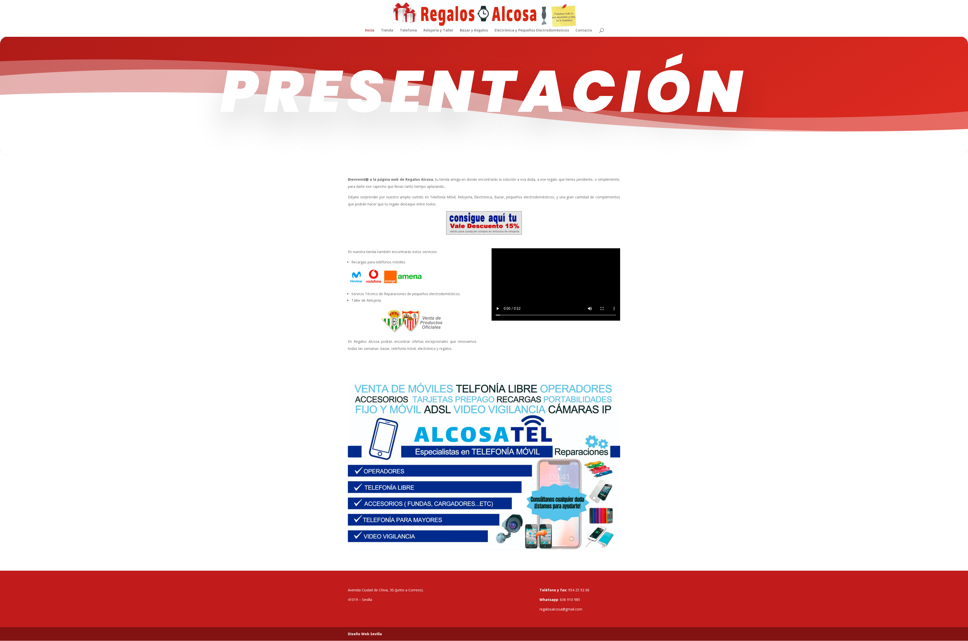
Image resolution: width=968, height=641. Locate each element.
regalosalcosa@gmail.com (560, 609)
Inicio (369, 30)
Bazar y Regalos (474, 30)
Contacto (584, 30)
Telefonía (408, 30)
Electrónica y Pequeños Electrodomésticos (532, 30)
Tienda (387, 30)
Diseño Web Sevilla (365, 633)
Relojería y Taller (438, 30)
